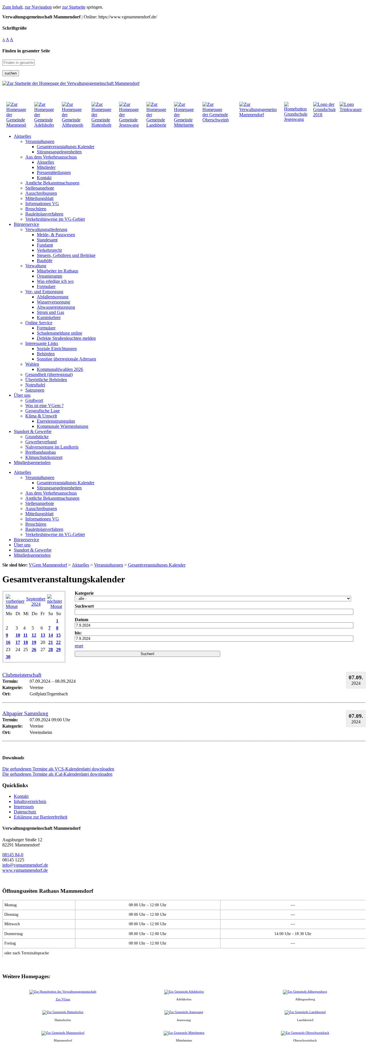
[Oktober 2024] (54, 606)
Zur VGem (63, 999)
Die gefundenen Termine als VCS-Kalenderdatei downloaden (58, 768)
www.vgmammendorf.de (25, 870)
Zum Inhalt (12, 7)
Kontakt (21, 796)
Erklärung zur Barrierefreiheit (40, 817)
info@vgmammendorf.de (25, 865)
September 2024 (35, 601)
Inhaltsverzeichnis (30, 801)
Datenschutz (25, 811)
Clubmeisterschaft (21, 675)
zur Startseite (73, 7)
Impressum (24, 806)
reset (79, 645)
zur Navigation (38, 7)
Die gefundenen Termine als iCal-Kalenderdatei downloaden (57, 774)
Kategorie (84, 593)
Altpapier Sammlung (25, 713)
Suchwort (84, 606)
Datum (81, 619)
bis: (78, 632)
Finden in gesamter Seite (26, 50)
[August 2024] (15, 606)
